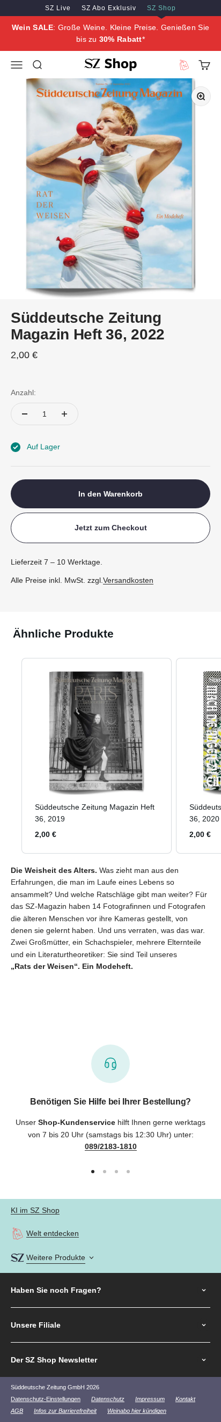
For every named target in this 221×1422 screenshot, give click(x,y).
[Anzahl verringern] (24, 414)
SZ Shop (161, 8)
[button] (10, 756)
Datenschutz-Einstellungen (45, 1399)
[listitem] (96, 756)
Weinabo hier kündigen (136, 1411)
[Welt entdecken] (17, 1233)
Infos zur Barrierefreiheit (65, 1411)
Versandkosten (128, 580)
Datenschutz (107, 1399)
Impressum (150, 1399)
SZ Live (58, 8)
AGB (17, 1411)
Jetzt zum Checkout (111, 527)
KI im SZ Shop (35, 1210)
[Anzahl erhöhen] (64, 414)
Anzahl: (23, 392)
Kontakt (185, 1399)
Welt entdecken (52, 1233)
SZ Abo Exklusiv (109, 8)
